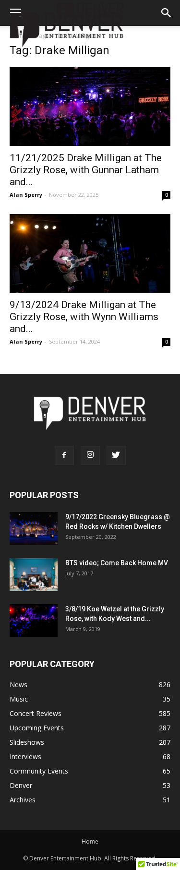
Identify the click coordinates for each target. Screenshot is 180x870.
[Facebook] (64, 455)
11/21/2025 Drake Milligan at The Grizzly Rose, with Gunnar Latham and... (86, 170)
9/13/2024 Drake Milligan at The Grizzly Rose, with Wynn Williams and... (84, 316)
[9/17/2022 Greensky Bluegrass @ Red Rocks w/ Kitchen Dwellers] (34, 528)
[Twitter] (116, 455)
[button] (166, 13)
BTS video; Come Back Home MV (116, 563)
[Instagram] (90, 455)
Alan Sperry (26, 194)
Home (90, 841)
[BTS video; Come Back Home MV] (34, 574)
